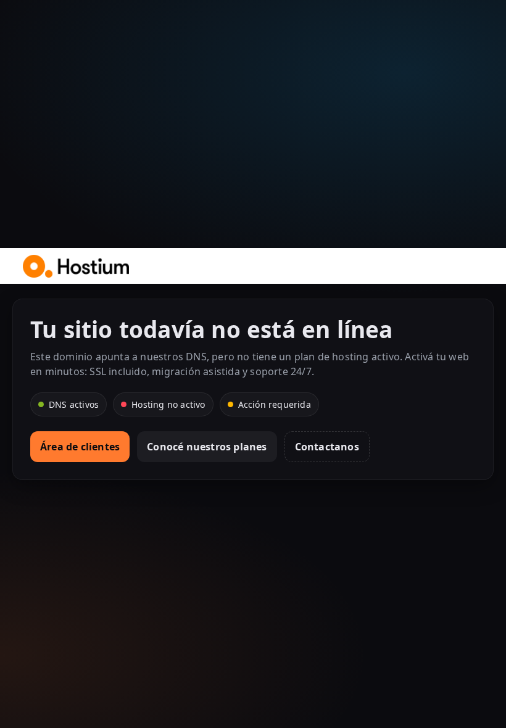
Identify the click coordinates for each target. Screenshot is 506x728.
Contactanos (327, 446)
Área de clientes (80, 446)
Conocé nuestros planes (207, 446)
